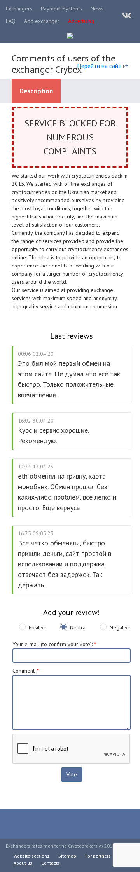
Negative (120, 627)
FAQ (11, 20)
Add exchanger (42, 20)
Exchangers (19, 8)
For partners (98, 856)
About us (23, 863)
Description (36, 91)
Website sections (31, 856)
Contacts (50, 863)
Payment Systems (61, 8)
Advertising (81, 20)
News (97, 8)
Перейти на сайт (99, 66)
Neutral (78, 627)
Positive (38, 627)
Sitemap (67, 856)
